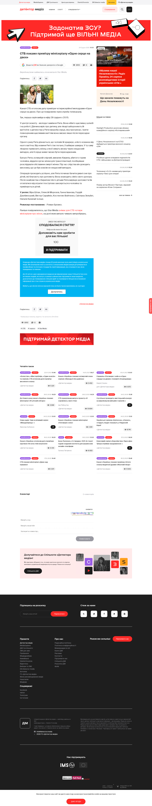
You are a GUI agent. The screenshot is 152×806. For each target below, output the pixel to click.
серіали (32, 329)
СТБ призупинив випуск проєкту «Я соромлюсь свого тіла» (73, 399)
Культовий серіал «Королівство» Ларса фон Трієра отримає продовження (114, 442)
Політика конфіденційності (65, 645)
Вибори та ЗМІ (26, 666)
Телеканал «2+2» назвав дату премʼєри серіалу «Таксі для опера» (113, 172)
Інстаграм (24, 698)
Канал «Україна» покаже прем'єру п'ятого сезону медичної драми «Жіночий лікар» (114, 463)
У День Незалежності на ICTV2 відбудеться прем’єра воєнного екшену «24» (113, 144)
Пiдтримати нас (122, 639)
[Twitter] (40, 78)
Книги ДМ (59, 651)
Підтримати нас (61, 658)
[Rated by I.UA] (86, 779)
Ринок (61, 437)
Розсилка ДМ (60, 664)
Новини (52, 9)
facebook (23, 690)
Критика (100, 373)
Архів (57, 666)
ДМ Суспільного (52, 2)
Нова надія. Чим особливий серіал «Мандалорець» (34, 421)
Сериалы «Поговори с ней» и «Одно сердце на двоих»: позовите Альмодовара (114, 377)
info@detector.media (44, 732)
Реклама (58, 653)
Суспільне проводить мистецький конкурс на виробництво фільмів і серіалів (114, 399)
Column (108, 373)
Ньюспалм (24, 679)
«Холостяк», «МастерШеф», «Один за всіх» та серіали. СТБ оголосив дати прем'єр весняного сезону (37, 379)
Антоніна (111, 2)
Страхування (110, 9)
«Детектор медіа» (86, 304)
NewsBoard (24, 658)
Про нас (59, 639)
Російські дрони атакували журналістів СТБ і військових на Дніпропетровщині (113, 158)
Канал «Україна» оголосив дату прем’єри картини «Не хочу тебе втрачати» (37, 442)
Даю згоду (76, 801)
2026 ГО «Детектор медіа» (47, 734)
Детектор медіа (24, 2)
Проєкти (24, 639)
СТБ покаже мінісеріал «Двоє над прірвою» (34, 463)
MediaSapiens (38, 2)
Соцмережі (26, 686)
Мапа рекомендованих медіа (31, 677)
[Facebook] (34, 78)
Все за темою (124, 195)
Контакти (58, 656)
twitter (22, 693)
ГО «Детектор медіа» (125, 2)
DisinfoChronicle (83, 2)
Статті (60, 9)
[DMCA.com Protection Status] (67, 779)
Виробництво (25, 48)
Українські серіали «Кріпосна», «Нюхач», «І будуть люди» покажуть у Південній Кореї (114, 422)
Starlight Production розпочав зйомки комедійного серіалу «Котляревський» (113, 129)
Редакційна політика (63, 643)
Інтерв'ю (69, 437)
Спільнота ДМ (33, 571)
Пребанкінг (24, 653)
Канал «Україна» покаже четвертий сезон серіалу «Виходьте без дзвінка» (75, 377)
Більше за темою (104, 117)
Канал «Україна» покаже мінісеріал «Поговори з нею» (73, 421)
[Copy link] (46, 78)
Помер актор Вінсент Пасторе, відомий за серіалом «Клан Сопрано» (114, 186)
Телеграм (24, 695)
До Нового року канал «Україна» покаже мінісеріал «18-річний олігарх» (36, 399)
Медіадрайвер (26, 656)
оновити (89, 509)
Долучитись (56, 291)
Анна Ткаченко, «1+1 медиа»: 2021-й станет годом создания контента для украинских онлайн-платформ (75, 443)
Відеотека (24, 664)
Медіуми (23, 682)
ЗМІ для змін (25, 651)
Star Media (43, 329)
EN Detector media (98, 2)
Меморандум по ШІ (62, 648)
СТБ (23, 329)
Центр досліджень (67, 2)
